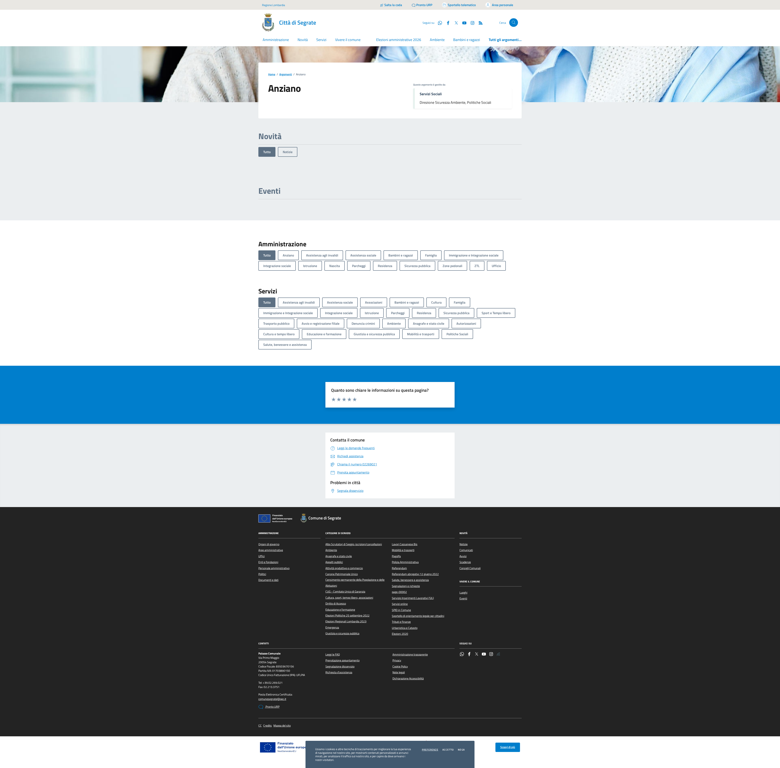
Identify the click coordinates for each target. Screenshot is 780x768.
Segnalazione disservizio (339, 666)
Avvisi (463, 556)
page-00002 (399, 592)
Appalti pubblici (334, 562)
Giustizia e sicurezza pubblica (342, 633)
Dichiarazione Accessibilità (408, 678)
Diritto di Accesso (335, 603)
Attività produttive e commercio (344, 568)
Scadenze (465, 562)
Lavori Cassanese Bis (404, 544)
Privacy (396, 660)
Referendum (399, 568)
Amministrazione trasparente (410, 654)
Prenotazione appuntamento (342, 660)
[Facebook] (469, 654)
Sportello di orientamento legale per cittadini (418, 616)
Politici (262, 574)
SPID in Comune (401, 610)
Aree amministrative (270, 550)
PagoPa (396, 556)
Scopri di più (507, 747)
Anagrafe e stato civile (338, 556)
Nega (461, 750)
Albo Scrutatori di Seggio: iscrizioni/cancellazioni (353, 544)
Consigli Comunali (470, 568)
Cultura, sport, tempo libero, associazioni (349, 597)
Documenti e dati (268, 580)
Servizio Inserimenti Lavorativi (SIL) (413, 598)
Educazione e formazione (340, 609)
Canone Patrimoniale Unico (341, 574)
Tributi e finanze (401, 622)
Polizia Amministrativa (405, 562)
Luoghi (463, 592)
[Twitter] (476, 654)
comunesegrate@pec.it (272, 699)
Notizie (287, 151)
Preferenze (430, 750)
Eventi (463, 598)
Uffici (261, 556)
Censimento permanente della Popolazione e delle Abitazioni (355, 583)
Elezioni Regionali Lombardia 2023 (345, 621)
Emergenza (332, 627)
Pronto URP (272, 706)
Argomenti (285, 74)
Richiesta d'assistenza (338, 672)
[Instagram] (471, 22)
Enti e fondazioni (268, 562)
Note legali (398, 672)
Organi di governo (268, 544)
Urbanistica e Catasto (404, 628)
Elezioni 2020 (400, 634)
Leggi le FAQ (332, 654)
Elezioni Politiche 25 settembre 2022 (347, 615)
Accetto (448, 750)
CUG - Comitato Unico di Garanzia (345, 591)
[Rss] (498, 654)
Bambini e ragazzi (466, 39)
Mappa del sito (282, 726)
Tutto (267, 151)
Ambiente (437, 39)
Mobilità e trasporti (403, 550)
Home (271, 74)
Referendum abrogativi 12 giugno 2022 (415, 574)
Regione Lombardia (273, 5)
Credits (267, 726)
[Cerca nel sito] (513, 22)
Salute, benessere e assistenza (410, 580)
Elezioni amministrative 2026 (398, 39)
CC (260, 726)
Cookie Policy (400, 666)
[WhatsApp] (461, 654)
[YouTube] (483, 654)
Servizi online (400, 604)
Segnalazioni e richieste (406, 586)
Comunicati (466, 550)
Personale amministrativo (273, 568)
